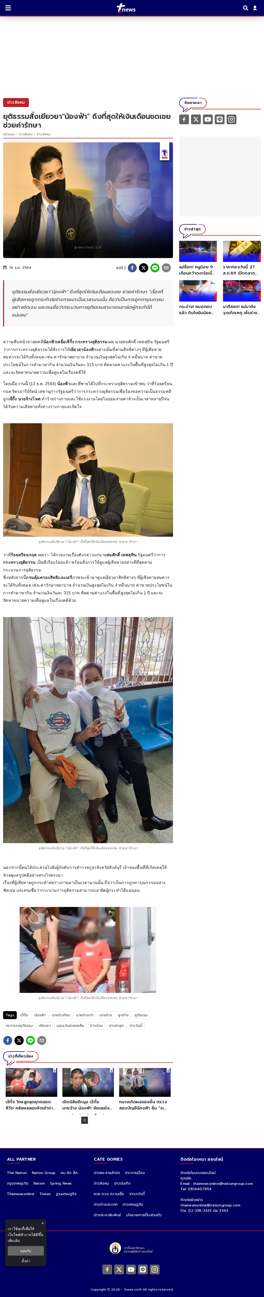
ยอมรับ (25, 1250)
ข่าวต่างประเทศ (106, 1204)
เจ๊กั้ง (24, 1015)
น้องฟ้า (40, 1015)
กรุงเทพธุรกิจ (17, 1183)
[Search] (246, 8)
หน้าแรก (9, 134)
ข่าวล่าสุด (116, 1025)
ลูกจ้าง (123, 1015)
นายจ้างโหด (61, 1015)
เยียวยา (45, 1025)
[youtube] (208, 119)
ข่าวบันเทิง (122, 1183)
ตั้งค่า (26, 1260)
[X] (196, 119)
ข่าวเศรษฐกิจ (133, 1204)
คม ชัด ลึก (69, 1173)
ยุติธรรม (141, 1015)
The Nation (17, 1173)
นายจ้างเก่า (85, 1015)
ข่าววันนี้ (136, 1025)
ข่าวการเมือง (135, 1173)
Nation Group (43, 1173)
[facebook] (132, 267)
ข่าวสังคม (25, 134)
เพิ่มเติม (14, 1240)
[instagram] (231, 119)
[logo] (122, 8)
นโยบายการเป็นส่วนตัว (144, 1215)
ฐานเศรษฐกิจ (66, 1194)
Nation (39, 1183)
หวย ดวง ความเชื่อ (109, 1194)
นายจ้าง (106, 1015)
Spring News (61, 1183)
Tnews (45, 1194)
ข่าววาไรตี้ (137, 1194)
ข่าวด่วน (96, 1025)
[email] (166, 267)
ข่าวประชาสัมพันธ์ (107, 1215)
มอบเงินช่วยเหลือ (70, 1025)
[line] (155, 267)
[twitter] (143, 267)
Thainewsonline (20, 1194)
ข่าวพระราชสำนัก (107, 1173)
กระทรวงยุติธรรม (19, 1025)
